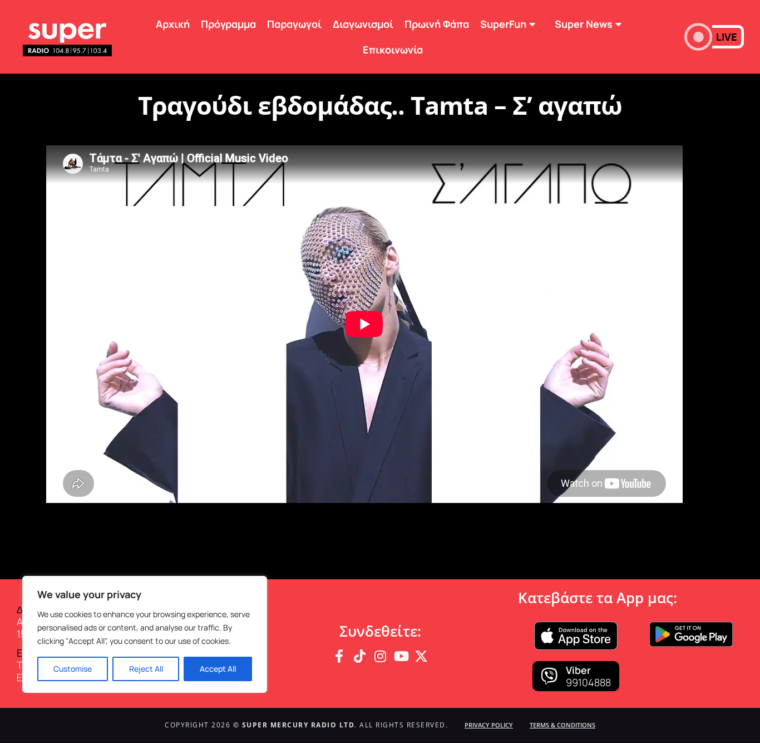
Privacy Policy (489, 725)
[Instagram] (380, 656)
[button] (714, 36)
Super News (584, 24)
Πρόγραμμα (228, 24)
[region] (144, 634)
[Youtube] (400, 656)
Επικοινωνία (393, 49)
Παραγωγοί (294, 24)
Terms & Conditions (562, 725)
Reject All (146, 668)
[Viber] (549, 676)
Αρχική (173, 24)
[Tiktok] (359, 656)
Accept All (218, 668)
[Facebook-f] (339, 656)
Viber (578, 670)
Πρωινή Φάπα (436, 24)
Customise (72, 668)
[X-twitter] (421, 656)
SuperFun (503, 24)
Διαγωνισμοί (363, 24)
